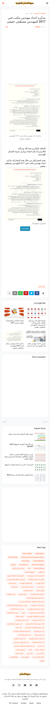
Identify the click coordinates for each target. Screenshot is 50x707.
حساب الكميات (11, 594)
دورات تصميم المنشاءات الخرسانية (17, 605)
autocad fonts (23, 565)
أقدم (4, 422)
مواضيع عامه (25, 657)
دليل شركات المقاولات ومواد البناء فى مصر (31, 601)
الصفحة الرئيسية (40, 13)
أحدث (45, 422)
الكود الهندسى (40, 583)
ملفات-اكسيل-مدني (38, 657)
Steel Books (26, 561)
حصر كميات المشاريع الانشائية (35, 598)
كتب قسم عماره (39, 635)
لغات (30, 650)
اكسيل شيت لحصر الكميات (36, 579)
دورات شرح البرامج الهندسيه (36, 609)
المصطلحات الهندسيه (26, 583)
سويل (23, 613)
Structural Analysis (38, 565)
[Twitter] (31, 293)
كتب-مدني (41, 646)
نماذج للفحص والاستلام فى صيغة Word (20, 475)
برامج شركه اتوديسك (27, 587)
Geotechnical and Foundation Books (32, 557)
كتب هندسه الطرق (19, 638)
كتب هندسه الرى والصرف (36, 638)
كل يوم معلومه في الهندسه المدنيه (24, 646)
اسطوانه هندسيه (29, 572)
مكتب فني (28, 13)
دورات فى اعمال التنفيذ (17, 609)
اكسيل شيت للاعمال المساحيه (16, 579)
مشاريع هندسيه (20, 650)
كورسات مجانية (39, 650)
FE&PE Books (40, 553)
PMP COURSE (12, 557)
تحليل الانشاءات (28, 590)
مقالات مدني (40, 653)
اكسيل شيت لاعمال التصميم (15, 576)
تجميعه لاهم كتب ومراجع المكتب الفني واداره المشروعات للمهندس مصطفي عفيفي (37, 324)
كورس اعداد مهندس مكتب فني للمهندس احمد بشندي (36, 345)
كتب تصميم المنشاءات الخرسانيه (34, 627)
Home (39, 703)
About (31, 703)
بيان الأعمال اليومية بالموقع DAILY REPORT (21, 445)
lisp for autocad (39, 568)
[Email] (14, 293)
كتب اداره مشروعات (38, 620)
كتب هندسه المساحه (38, 642)
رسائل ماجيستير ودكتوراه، (36, 613)
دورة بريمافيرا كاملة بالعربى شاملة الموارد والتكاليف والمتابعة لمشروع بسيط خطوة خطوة (18, 456)
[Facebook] (36, 293)
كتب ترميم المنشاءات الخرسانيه (35, 624)
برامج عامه (14, 587)
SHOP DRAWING (38, 561)
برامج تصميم (12, 583)
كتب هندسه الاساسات (24, 635)
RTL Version (13, 703)
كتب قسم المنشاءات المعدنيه (21, 631)
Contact (23, 703)
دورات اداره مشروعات (37, 605)
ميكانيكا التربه (14, 657)
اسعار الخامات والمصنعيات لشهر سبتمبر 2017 (14, 322)
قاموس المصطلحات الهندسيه (35, 616)
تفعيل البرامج (23, 594)
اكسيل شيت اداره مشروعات (35, 576)
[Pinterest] (25, 293)
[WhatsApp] (20, 293)
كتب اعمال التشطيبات (22, 620)
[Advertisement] (25, 58)
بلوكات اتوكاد (40, 590)
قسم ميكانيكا (19, 616)
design (13, 565)
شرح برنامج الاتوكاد (12, 613)
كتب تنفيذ (19, 627)
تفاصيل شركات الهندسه (37, 594)
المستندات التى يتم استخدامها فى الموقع (19, 465)
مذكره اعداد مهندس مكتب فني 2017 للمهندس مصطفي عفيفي (14, 346)
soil (29, 568)
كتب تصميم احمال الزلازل (14, 624)
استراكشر (41, 572)
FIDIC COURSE (27, 553)
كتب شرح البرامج (39, 631)
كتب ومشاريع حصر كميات (20, 642)
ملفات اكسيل (19, 653)
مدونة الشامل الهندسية (22, 694)
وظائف (42, 661)
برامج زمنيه (40, 587)
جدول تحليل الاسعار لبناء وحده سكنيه (20, 434)
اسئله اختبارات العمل (18, 568)
